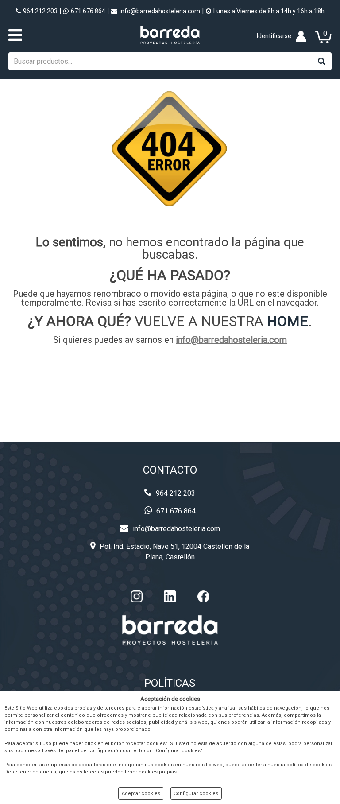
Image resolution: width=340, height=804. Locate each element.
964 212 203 (40, 11)
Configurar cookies (196, 793)
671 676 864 (88, 11)
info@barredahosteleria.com (160, 11)
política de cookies (309, 765)
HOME (287, 321)
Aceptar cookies (141, 793)
